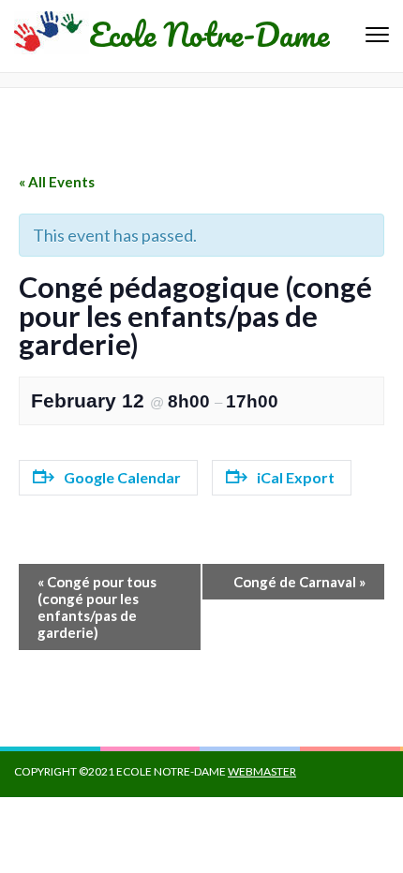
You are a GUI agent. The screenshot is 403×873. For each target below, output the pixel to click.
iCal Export (296, 477)
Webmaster (262, 771)
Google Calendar (122, 477)
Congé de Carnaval (299, 581)
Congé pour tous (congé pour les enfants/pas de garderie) (97, 607)
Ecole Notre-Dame (209, 33)
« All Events (57, 181)
